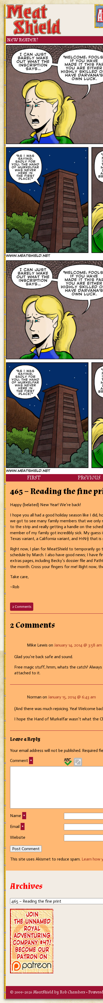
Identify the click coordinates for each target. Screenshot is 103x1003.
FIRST (33, 477)
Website (17, 837)
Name (17, 815)
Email (17, 826)
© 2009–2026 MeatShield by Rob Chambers (47, 992)
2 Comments (22, 607)
